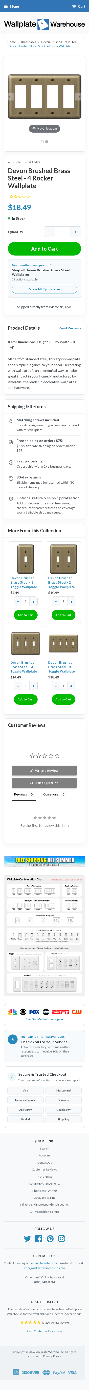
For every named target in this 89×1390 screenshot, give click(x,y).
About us (44, 1155)
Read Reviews (70, 328)
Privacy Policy (52, 1356)
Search (44, 1148)
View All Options (44, 289)
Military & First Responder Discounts (44, 1204)
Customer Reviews (44, 1169)
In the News (44, 1176)
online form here (42, 1263)
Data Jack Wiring (44, 1197)
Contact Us (44, 1162)
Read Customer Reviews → (45, 1331)
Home (11, 42)
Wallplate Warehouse (50, 1352)
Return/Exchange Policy (44, 1183)
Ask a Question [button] (46, 783)
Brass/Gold (29, 42)
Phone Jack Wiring (44, 1190)
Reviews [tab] (20, 794)
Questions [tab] (51, 794)
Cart (82, 6)
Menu (14, 6)
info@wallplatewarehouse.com (44, 1268)
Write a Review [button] (47, 770)
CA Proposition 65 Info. (44, 1211)
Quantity (15, 232)
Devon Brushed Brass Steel (59, 42)
